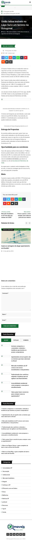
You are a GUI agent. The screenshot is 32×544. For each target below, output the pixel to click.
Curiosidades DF (7, 468)
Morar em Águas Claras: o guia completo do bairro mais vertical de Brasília (14, 446)
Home (4, 31)
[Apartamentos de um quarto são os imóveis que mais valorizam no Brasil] (5, 357)
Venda (4, 512)
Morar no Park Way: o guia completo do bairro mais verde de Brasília (15, 452)
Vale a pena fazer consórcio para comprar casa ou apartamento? (19, 394)
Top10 (4, 509)
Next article (27, 212)
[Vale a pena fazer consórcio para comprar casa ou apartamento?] (5, 392)
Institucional (6, 475)
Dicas (4, 492)
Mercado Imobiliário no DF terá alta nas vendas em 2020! (7, 215)
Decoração (5, 471)
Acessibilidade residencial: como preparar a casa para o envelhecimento (20, 385)
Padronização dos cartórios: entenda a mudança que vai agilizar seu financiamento (20, 376)
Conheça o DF (6, 485)
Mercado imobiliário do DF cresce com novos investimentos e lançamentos (20, 367)
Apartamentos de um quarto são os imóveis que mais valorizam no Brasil (21, 359)
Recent (6, 340)
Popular (16, 340)
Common (25, 340)
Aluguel (4, 481)
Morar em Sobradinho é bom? (15, 250)
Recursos (5, 505)
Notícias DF (5, 498)
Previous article (6, 212)
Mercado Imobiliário (11, 31)
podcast (4, 502)
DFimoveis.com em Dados (9, 488)
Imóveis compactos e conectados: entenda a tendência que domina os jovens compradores (15, 409)
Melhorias (5, 495)
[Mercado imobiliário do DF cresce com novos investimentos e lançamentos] (5, 366)
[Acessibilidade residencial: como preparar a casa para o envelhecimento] (5, 384)
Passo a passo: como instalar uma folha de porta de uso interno (24, 215)
